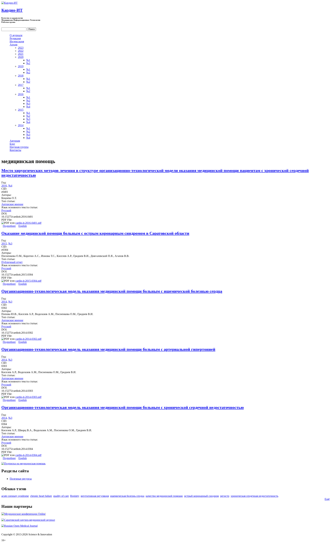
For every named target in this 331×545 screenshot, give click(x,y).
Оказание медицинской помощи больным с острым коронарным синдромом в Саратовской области (95, 233)
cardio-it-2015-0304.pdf (28, 280)
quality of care (61, 495)
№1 (28, 60)
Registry (74, 495)
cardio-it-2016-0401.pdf (28, 222)
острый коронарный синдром (201, 495)
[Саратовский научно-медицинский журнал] (28, 519)
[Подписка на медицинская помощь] (23, 463)
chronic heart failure (41, 495)
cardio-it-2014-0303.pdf (28, 397)
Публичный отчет (12, 262)
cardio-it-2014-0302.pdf (28, 338)
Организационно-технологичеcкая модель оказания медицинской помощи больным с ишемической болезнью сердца (111, 291)
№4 (28, 106)
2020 (20, 57)
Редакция (15, 38)
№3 (28, 103)
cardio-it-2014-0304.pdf (28, 455)
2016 (20, 94)
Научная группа (19, 147)
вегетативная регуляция (95, 495)
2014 (20, 125)
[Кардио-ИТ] (9, 2)
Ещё (327, 499)
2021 (20, 53)
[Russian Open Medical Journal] (19, 525)
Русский (6, 210)
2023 (20, 47)
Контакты (15, 150)
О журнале (16, 35)
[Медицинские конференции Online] (23, 513)
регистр (224, 495)
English (22, 225)
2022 (20, 50)
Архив (13, 44)
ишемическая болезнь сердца (127, 495)
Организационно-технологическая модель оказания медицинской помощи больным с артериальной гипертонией (108, 349)
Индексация (17, 41)
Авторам (15, 140)
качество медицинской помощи (164, 495)
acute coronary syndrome (15, 495)
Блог (12, 143)
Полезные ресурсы (21, 478)
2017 (20, 84)
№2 (28, 63)
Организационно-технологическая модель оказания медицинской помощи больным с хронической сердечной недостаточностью (122, 407)
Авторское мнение (12, 204)
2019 (20, 66)
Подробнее (9, 225)
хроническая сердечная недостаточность (254, 495)
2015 (20, 109)
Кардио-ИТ (12, 10)
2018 (20, 75)
